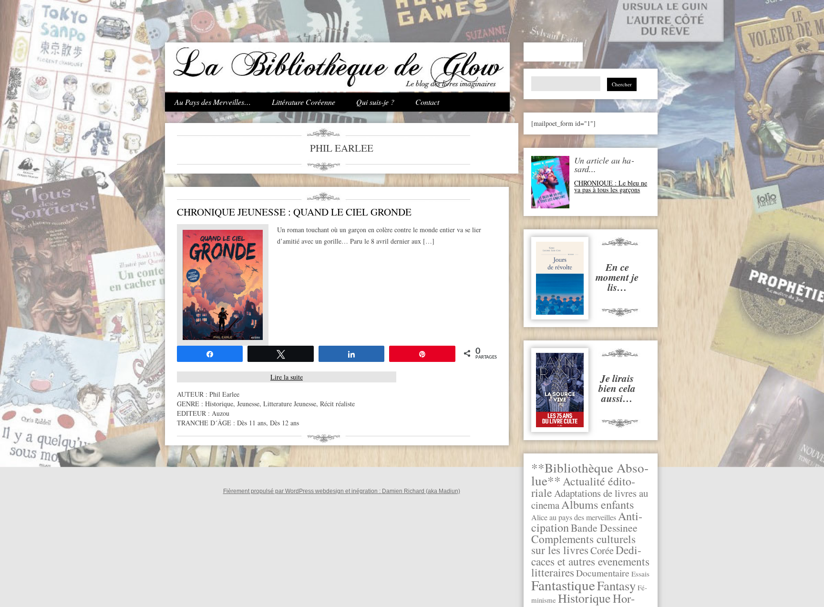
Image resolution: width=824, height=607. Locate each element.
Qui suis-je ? (375, 102)
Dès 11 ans (251, 422)
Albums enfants (597, 504)
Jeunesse (248, 403)
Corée (602, 550)
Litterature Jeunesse (289, 403)
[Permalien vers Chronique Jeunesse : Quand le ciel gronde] (223, 337)
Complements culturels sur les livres (583, 544)
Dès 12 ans (284, 422)
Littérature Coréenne (303, 102)
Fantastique (563, 585)
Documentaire (602, 572)
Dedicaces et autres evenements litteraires (590, 561)
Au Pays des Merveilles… (213, 102)
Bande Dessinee (604, 528)
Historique (584, 598)
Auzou (220, 413)
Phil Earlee (224, 394)
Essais (640, 573)
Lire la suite (286, 376)
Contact (427, 102)
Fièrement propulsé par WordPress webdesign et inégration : (302, 491)
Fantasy (616, 585)
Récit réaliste (337, 403)
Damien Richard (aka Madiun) (421, 491)
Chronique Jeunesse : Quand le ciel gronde (294, 211)
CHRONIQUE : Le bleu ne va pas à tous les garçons (610, 186)
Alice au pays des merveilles (573, 517)
